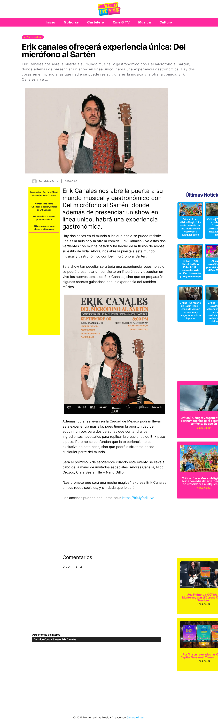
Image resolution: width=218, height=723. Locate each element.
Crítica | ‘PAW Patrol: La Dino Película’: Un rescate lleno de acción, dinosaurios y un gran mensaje (190, 269)
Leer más (57, 79)
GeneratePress (136, 717)
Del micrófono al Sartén (47, 639)
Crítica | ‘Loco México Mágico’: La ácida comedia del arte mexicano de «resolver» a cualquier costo (190, 227)
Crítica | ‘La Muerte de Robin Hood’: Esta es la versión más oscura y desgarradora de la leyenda (190, 310)
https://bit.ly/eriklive (138, 498)
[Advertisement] (44, 284)
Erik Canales (50, 195)
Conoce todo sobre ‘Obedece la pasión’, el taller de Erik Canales (44, 206)
